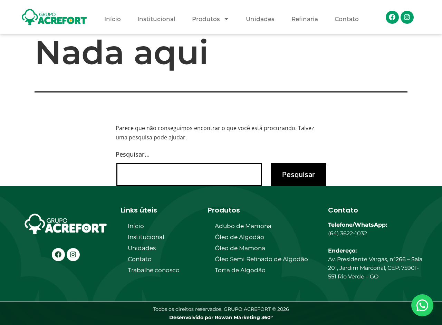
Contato (347, 19)
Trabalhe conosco (154, 270)
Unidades (260, 19)
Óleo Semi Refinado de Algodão (261, 259)
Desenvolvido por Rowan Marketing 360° (221, 317)
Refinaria (304, 19)
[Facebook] (392, 17)
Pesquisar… (133, 154)
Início (112, 19)
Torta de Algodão (240, 270)
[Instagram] (407, 17)
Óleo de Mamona (240, 248)
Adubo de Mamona (243, 226)
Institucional (156, 19)
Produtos (206, 19)
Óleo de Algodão (239, 237)
